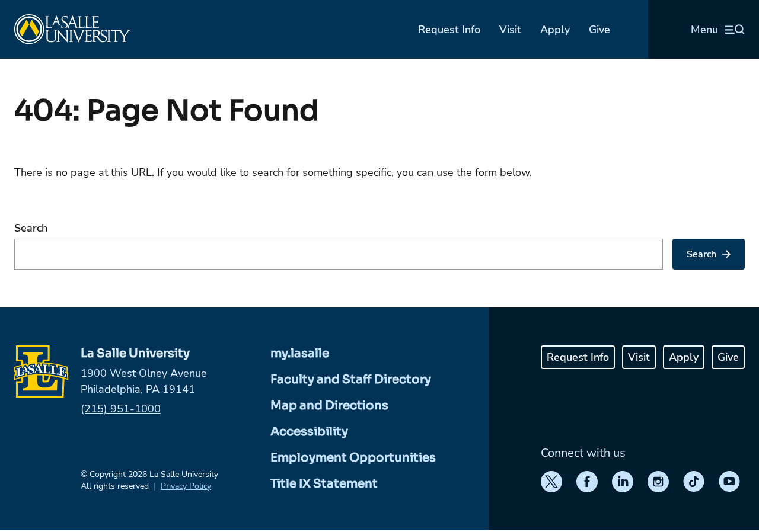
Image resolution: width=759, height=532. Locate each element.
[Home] (72, 29)
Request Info (449, 30)
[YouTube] (729, 481)
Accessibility (309, 431)
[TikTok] (693, 481)
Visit (510, 30)
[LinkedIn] (622, 481)
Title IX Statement (324, 483)
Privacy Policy (186, 486)
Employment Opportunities (353, 457)
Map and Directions (329, 405)
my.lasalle (299, 353)
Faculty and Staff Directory (350, 379)
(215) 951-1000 (121, 409)
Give (599, 30)
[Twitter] (551, 481)
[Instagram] (658, 481)
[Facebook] (587, 481)
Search (30, 228)
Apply (555, 30)
